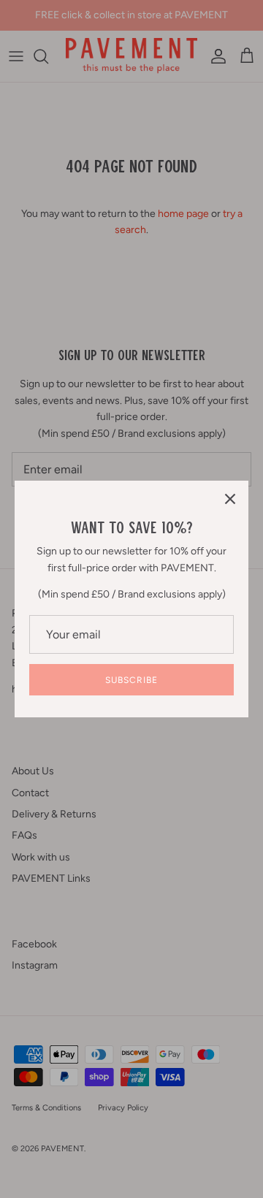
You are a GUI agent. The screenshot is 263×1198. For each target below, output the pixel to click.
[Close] (230, 499)
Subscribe (131, 680)
